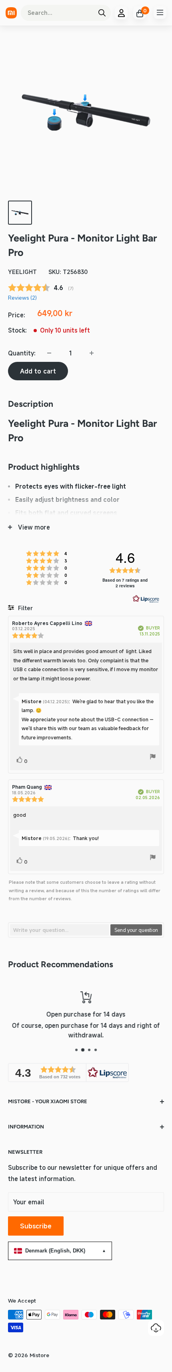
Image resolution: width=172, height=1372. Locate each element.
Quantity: (22, 353)
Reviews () (22, 297)
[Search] (102, 13)
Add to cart (38, 371)
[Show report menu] (153, 757)
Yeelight (22, 272)
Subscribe (36, 1226)
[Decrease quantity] (49, 353)
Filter (24, 608)
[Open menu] (160, 12)
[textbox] (59, 930)
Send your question (136, 930)
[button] (68, 1072)
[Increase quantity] (91, 353)
